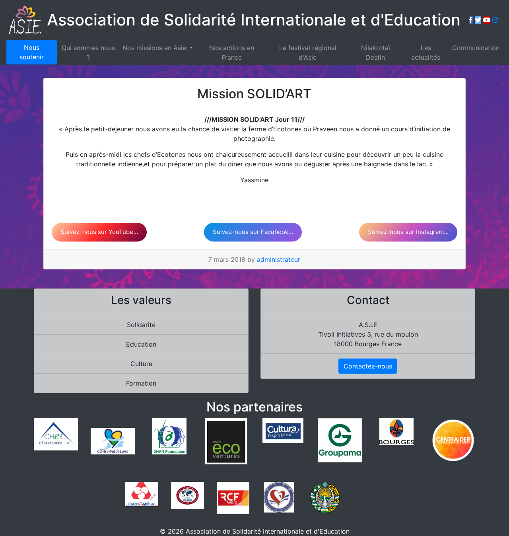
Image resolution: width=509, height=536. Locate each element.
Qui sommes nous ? (88, 52)
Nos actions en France (231, 52)
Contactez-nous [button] (368, 366)
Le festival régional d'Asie (307, 52)
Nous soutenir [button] (31, 52)
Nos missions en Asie (155, 48)
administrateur (278, 259)
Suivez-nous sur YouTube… (99, 232)
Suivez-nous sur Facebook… (253, 232)
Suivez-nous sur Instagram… (408, 232)
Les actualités (425, 52)
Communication (475, 48)
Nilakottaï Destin (375, 52)
